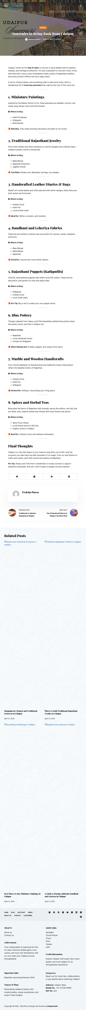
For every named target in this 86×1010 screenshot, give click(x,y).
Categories (28, 915)
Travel (48, 938)
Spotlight (21, 912)
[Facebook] (17, 476)
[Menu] (81, 6)
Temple (49, 944)
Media (30, 912)
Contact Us (9, 935)
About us (8, 932)
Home (6, 912)
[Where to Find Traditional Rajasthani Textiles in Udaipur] (63, 623)
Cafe (48, 947)
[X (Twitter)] (34, 476)
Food (48, 941)
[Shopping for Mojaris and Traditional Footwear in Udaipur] (22, 623)
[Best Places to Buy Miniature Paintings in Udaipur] (22, 806)
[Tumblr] (81, 912)
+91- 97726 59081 (63, 988)
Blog (13, 912)
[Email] (67, 912)
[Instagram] (49, 912)
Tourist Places (52, 935)
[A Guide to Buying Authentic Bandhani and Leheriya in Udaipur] (63, 806)
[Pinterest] (51, 476)
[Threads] (81, 917)
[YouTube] (63, 912)
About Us (7, 915)
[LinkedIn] (69, 476)
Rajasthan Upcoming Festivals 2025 (19, 977)
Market (43, 27)
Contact (17, 915)
